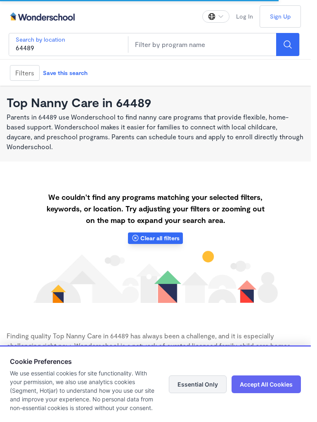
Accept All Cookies (266, 384)
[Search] (287, 44)
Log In (244, 16)
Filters (24, 73)
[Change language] (215, 16)
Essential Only (197, 384)
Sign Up (280, 16)
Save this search (65, 72)
